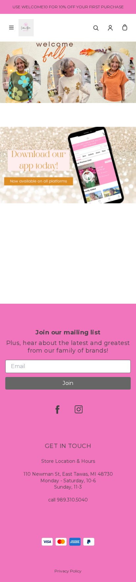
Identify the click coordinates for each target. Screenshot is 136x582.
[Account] (110, 27)
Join (68, 383)
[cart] (125, 27)
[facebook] (57, 409)
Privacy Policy (68, 570)
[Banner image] (68, 144)
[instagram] (78, 409)
